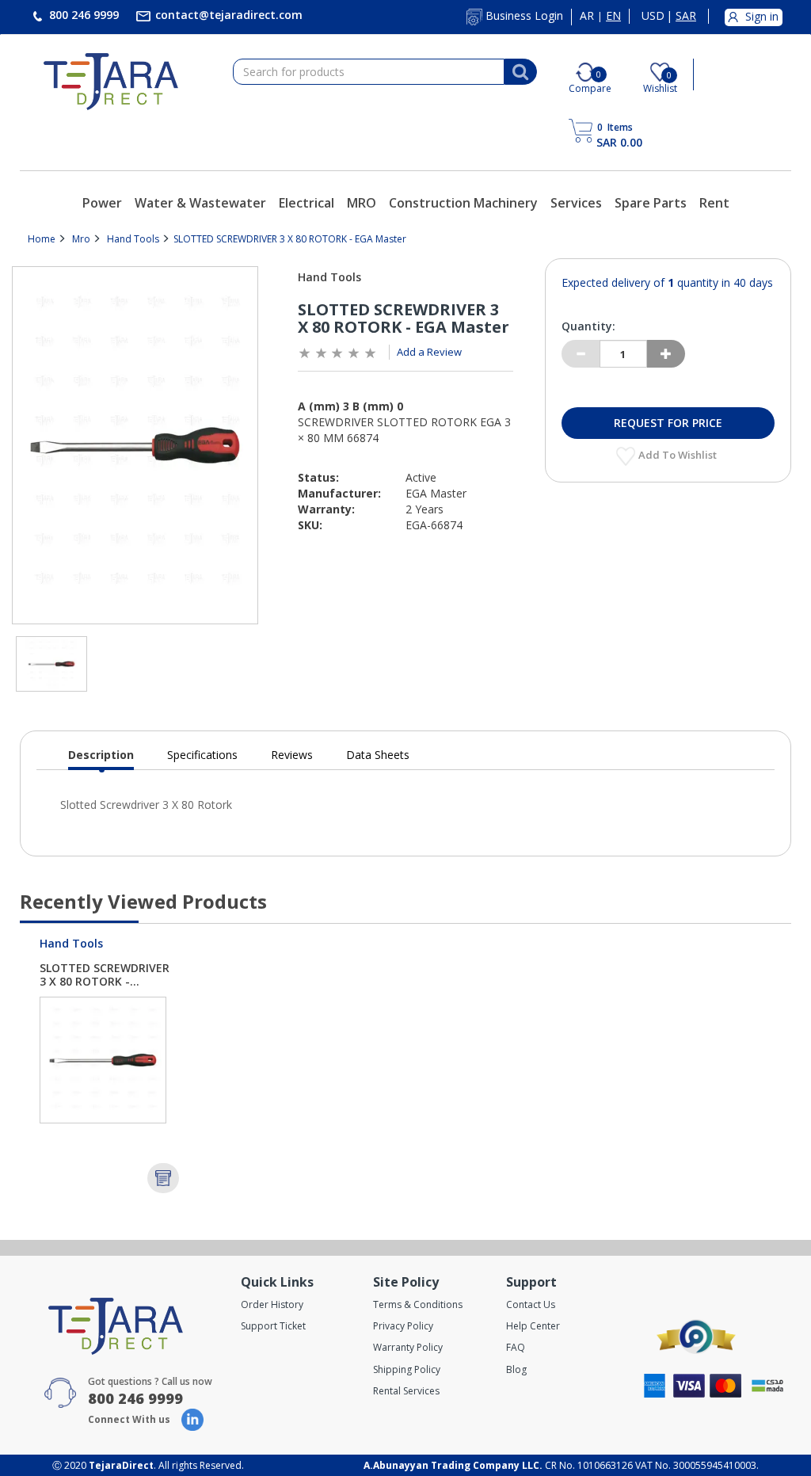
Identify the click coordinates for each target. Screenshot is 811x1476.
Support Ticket (273, 1326)
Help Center (533, 1326)
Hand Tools (133, 239)
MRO (361, 203)
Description (101, 758)
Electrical (306, 203)
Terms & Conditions (418, 1304)
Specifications (202, 754)
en (613, 16)
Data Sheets (377, 754)
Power (102, 203)
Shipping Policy (406, 1369)
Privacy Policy (403, 1326)
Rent (714, 203)
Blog (516, 1369)
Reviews (292, 754)
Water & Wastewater (200, 203)
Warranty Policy (408, 1347)
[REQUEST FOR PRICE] (163, 1178)
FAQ (515, 1347)
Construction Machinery (463, 203)
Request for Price (668, 422)
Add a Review (429, 352)
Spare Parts (651, 203)
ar (587, 16)
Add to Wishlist (678, 455)
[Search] (520, 72)
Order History (272, 1304)
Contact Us (530, 1304)
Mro (81, 239)
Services (576, 203)
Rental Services (406, 1391)
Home (41, 239)
